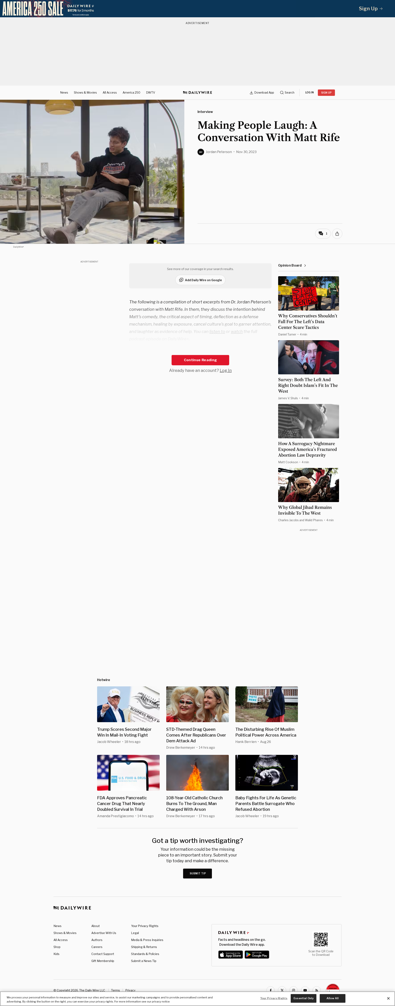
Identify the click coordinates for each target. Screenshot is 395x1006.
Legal (135, 933)
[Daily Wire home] (197, 92)
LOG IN (309, 92)
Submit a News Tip (143, 961)
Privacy (130, 990)
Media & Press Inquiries (147, 940)
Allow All (332, 998)
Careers (96, 947)
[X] (282, 990)
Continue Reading (200, 360)
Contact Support (102, 954)
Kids (56, 954)
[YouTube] (305, 990)
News (64, 92)
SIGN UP (326, 92)
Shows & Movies (85, 92)
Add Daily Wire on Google (203, 280)
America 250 (131, 92)
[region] (197, 998)
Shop (56, 947)
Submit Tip (198, 873)
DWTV (150, 92)
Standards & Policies (145, 954)
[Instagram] (293, 990)
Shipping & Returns (144, 947)
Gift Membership (102, 961)
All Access (110, 92)
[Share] (337, 234)
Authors (96, 940)
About (95, 926)
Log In (226, 370)
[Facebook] (270, 990)
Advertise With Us (103, 933)
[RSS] (317, 990)
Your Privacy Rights (144, 926)
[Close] (388, 998)
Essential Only (304, 998)
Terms (115, 990)
